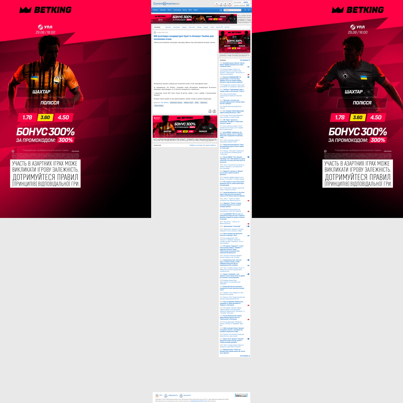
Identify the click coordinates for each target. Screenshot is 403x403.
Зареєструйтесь (210, 145)
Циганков (168, 27)
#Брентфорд (159, 106)
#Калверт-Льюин (176, 103)
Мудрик (184, 27)
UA (245, 10)
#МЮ (196, 103)
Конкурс (199, 27)
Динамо (206, 27)
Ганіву (212, 27)
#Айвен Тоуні (188, 103)
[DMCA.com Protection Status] (241, 397)
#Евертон (204, 103)
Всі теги (227, 27)
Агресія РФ (219, 27)
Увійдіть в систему (195, 145)
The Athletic (165, 103)
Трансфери (176, 27)
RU (249, 10)
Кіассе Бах (192, 27)
